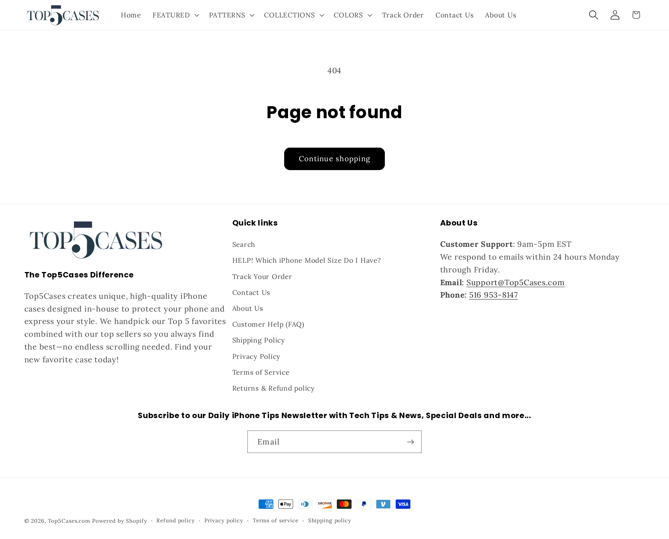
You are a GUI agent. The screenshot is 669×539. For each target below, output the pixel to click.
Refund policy (175, 520)
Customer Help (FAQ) (268, 324)
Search (244, 244)
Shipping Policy (258, 340)
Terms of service (275, 520)
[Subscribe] (410, 442)
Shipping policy (329, 520)
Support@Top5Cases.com (516, 282)
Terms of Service (261, 372)
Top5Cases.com (69, 520)
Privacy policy (223, 520)
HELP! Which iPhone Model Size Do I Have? (306, 260)
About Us (247, 308)
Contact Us (251, 292)
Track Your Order (262, 276)
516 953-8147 (493, 295)
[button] (175, 15)
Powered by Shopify (119, 520)
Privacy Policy (256, 356)
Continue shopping (334, 158)
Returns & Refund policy (273, 388)
